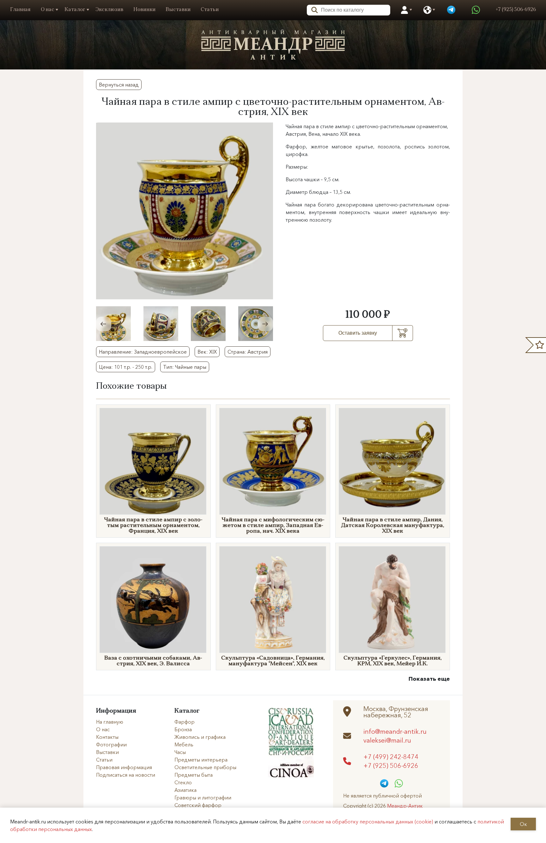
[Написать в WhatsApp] (476, 10)
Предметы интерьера (201, 759)
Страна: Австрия (248, 351)
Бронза (183, 729)
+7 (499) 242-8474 (390, 756)
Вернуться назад (119, 84)
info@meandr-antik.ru (395, 731)
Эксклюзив (109, 9)
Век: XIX (207, 351)
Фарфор (184, 721)
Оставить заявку (357, 333)
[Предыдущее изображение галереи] (103, 324)
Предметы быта (193, 774)
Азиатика (185, 789)
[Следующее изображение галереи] (265, 324)
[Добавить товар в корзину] (402, 333)
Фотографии (111, 744)
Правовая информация (124, 767)
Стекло (183, 782)
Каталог (74, 9)
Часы (180, 752)
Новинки (144, 9)
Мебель (183, 744)
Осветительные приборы (205, 767)
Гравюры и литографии (202, 797)
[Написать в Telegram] (451, 10)
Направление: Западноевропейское (143, 351)
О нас (47, 9)
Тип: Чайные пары (184, 366)
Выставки (178, 9)
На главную (109, 721)
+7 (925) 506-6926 (390, 765)
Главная (20, 9)
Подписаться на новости (125, 774)
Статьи (210, 9)
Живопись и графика (200, 736)
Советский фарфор (197, 805)
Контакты (107, 736)
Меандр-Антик (405, 805)
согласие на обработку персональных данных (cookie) (367, 821)
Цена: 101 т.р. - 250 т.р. (125, 366)
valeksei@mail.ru (387, 740)
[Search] (312, 9)
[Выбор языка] (427, 10)
